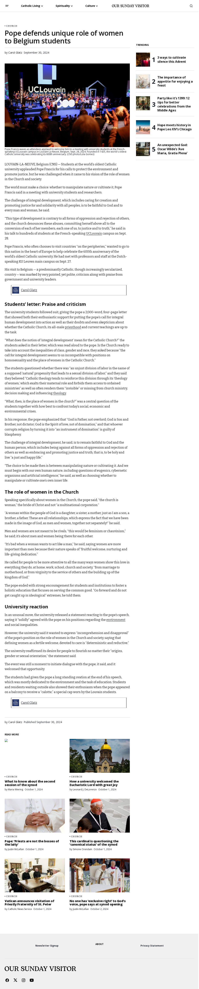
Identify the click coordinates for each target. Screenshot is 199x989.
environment (115, 620)
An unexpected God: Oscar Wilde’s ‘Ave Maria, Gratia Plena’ (172, 149)
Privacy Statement (152, 945)
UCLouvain (94, 233)
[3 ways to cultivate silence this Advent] (143, 60)
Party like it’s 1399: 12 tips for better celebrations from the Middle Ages (174, 104)
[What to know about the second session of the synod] (35, 756)
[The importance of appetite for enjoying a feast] (143, 81)
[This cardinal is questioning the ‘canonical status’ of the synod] (100, 816)
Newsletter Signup (46, 945)
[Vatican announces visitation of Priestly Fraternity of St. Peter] (35, 875)
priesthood (73, 327)
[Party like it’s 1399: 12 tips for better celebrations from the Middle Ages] (143, 103)
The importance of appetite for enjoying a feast (175, 81)
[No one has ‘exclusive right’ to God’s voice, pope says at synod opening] (100, 875)
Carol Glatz (29, 290)
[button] (7, 6)
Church (11, 25)
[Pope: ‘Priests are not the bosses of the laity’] (35, 816)
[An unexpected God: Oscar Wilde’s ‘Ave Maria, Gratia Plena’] (143, 149)
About (99, 944)
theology (59, 393)
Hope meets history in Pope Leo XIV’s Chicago (174, 127)
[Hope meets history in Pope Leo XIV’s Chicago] (143, 127)
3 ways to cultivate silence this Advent (171, 59)
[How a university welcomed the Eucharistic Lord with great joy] (100, 756)
